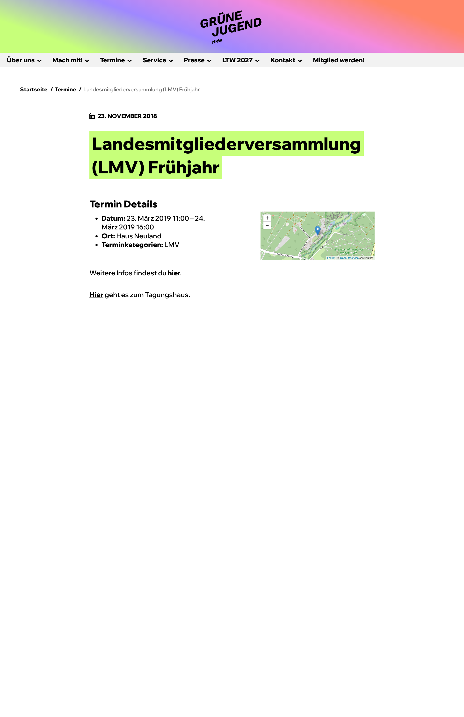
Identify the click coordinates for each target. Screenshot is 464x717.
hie (173, 273)
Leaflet (331, 258)
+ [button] (267, 218)
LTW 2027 (237, 60)
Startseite (34, 89)
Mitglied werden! (338, 60)
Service (154, 60)
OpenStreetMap (349, 258)
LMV (172, 244)
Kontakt (282, 60)
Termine (112, 60)
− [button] (267, 225)
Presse (194, 60)
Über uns (21, 60)
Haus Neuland (138, 236)
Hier (96, 294)
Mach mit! (67, 60)
